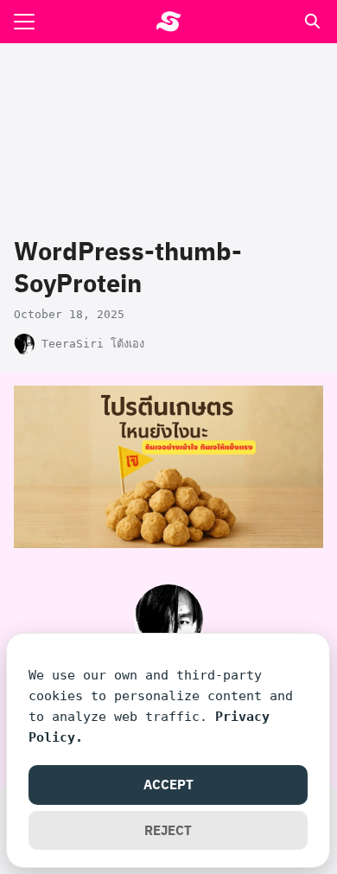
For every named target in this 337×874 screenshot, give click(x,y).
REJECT (168, 829)
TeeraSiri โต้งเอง (92, 343)
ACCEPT (168, 784)
